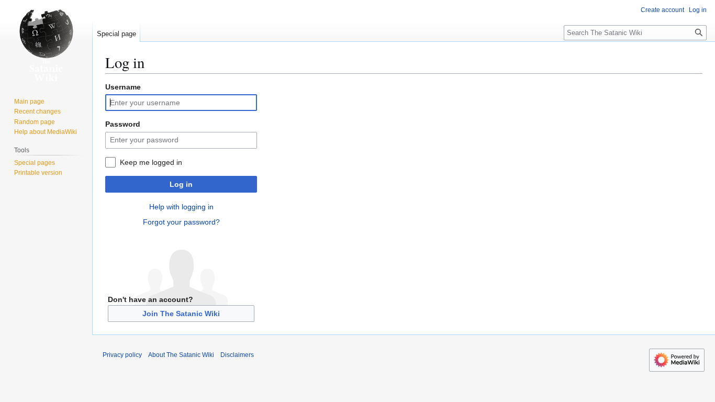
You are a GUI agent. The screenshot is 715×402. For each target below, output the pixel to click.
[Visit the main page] (46, 42)
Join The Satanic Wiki (181, 313)
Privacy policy (122, 355)
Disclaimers (237, 355)
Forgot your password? (181, 222)
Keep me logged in (151, 162)
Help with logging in (181, 207)
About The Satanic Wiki (181, 355)
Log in (181, 184)
